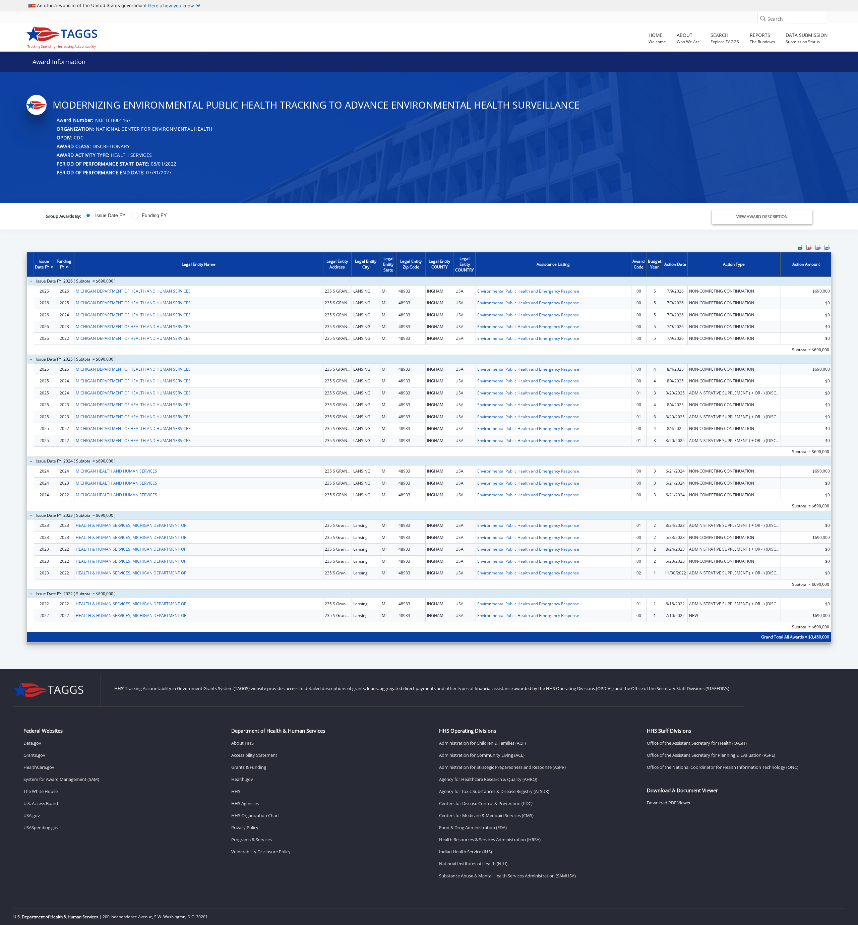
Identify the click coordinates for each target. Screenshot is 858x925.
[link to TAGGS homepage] (123, 36)
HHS (235, 791)
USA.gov (31, 815)
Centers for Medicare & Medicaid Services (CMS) (486, 815)
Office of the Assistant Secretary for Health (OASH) (697, 743)
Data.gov (32, 743)
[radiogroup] (299, 215)
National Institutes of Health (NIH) (473, 864)
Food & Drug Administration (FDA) (473, 827)
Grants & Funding (248, 767)
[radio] (104, 215)
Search (775, 19)
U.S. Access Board (40, 803)
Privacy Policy (244, 827)
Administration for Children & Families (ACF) (482, 743)
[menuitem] (800, 247)
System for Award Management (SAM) (61, 779)
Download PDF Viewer (669, 803)
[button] (763, 18)
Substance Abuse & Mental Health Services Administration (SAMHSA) (507, 876)
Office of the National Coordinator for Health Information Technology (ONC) (722, 767)
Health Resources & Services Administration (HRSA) (490, 840)
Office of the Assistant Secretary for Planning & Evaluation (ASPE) (711, 755)
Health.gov (242, 779)
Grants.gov (34, 755)
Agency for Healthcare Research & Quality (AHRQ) (488, 779)
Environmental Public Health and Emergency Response (528, 291)
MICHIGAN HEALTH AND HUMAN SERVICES (116, 471)
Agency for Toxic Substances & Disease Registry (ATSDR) (494, 791)
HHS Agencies (245, 803)
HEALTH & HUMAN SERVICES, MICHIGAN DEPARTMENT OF (131, 525)
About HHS (242, 743)
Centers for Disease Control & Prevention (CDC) (486, 803)
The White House (40, 791)
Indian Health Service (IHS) (465, 852)
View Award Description (762, 217)
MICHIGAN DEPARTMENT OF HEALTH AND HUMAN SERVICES (133, 291)
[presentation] (429, 448)
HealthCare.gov (38, 767)
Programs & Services (251, 840)
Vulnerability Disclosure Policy (261, 852)
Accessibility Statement (254, 755)
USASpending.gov (41, 827)
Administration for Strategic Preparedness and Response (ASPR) (502, 767)
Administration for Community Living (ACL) (482, 755)
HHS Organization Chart (255, 815)
